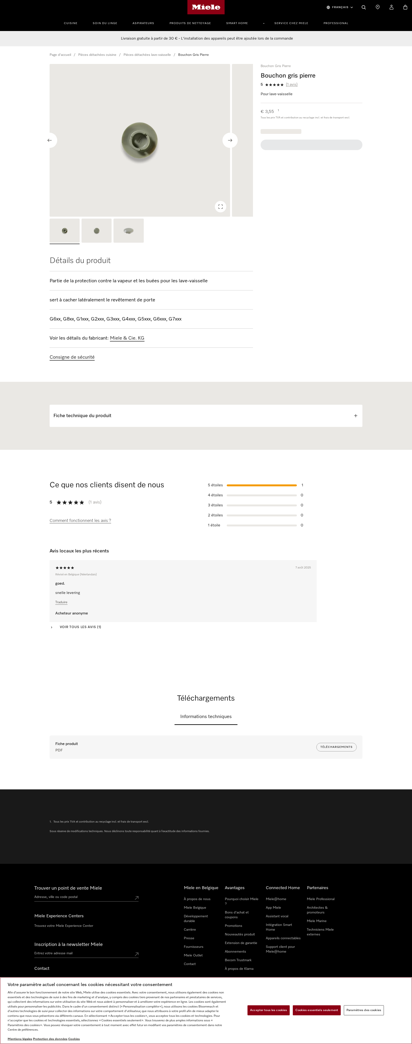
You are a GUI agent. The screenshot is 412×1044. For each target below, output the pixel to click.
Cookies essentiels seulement (316, 1010)
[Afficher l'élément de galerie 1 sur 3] (65, 231)
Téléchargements (336, 747)
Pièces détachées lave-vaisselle (147, 55)
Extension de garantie (241, 943)
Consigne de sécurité (72, 357)
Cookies (74, 1039)
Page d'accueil (60, 55)
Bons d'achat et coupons (237, 915)
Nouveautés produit (240, 934)
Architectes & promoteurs (317, 910)
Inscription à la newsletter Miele (68, 944)
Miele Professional (321, 899)
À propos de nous (197, 899)
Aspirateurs (143, 23)
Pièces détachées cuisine (97, 55)
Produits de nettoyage (190, 23)
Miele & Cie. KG (127, 338)
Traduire (61, 602)
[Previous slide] (49, 140)
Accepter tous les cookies (268, 1010)
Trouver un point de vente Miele (68, 888)
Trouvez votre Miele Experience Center (63, 926)
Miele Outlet (193, 955)
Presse (189, 938)
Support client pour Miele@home (280, 949)
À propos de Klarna (239, 969)
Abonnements (235, 951)
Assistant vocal (277, 916)
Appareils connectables (283, 938)
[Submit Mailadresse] (137, 954)
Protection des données (50, 1039)
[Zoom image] (220, 206)
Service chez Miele (291, 23)
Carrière (190, 929)
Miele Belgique (195, 907)
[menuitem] (73, 22)
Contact (190, 964)
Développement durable (196, 919)
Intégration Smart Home (279, 927)
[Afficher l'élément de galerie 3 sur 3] (128, 231)
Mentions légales (20, 1039)
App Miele (273, 907)
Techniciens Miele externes (320, 932)
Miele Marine (317, 921)
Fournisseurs (193, 947)
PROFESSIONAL (336, 23)
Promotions (233, 926)
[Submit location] (137, 898)
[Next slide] (230, 140)
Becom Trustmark (238, 960)
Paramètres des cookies (363, 1010)
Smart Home (237, 23)
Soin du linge (105, 23)
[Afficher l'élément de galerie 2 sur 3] (97, 231)
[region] (151, 140)
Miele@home (276, 899)
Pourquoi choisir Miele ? (241, 901)
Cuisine (70, 23)
